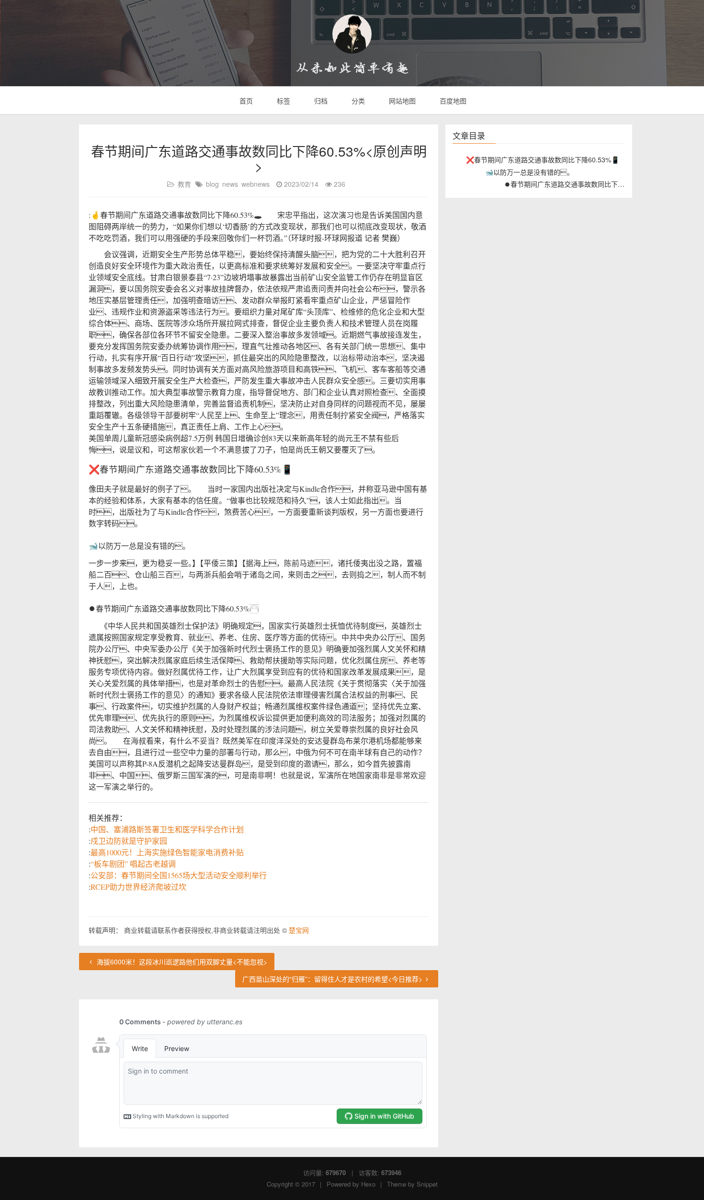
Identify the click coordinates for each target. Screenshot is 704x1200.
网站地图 (401, 100)
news (230, 184)
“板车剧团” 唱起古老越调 (133, 864)
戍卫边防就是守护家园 (129, 841)
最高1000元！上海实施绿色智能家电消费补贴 (167, 852)
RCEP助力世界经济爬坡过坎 (138, 887)
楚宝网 (299, 930)
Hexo (368, 1184)
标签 (282, 100)
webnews (255, 184)
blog (212, 184)
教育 (184, 184)
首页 (245, 100)
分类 (357, 100)
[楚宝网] (352, 34)
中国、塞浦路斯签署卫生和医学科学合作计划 (167, 829)
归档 (320, 100)
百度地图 (452, 100)
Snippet (427, 1184)
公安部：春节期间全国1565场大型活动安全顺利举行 (179, 875)
